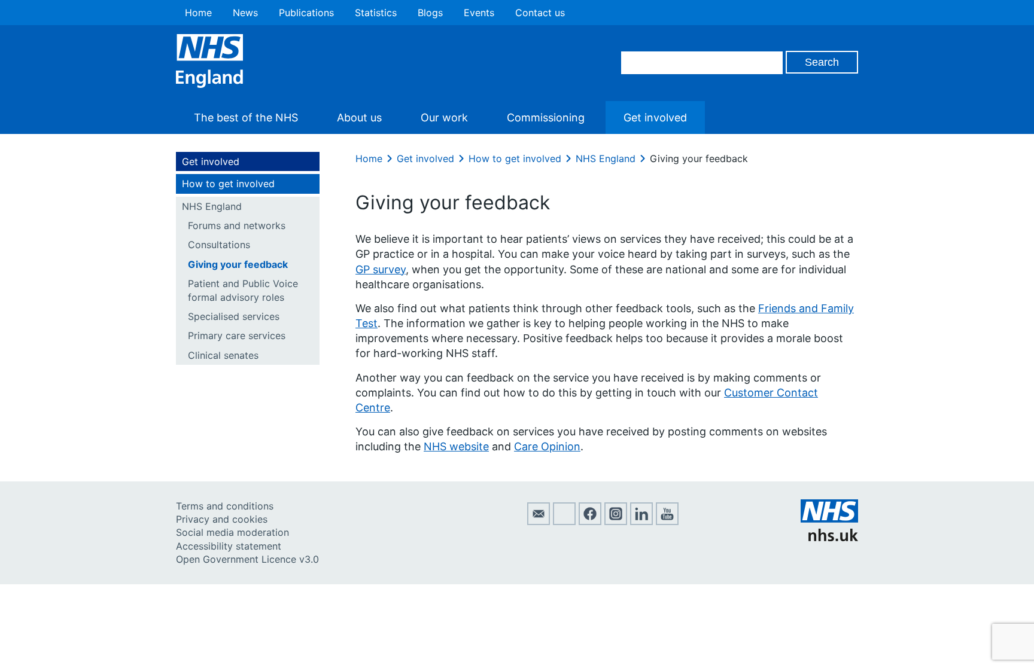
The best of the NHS (246, 117)
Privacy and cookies (221, 519)
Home (198, 13)
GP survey (380, 269)
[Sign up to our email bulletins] (538, 521)
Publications (306, 13)
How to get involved (228, 184)
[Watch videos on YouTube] (667, 521)
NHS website (456, 446)
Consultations (219, 245)
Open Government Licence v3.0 (247, 559)
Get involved (655, 117)
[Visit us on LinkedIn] (641, 521)
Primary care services (236, 335)
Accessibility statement (228, 546)
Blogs (430, 13)
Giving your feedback (238, 264)
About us (359, 117)
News (245, 13)
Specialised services (233, 316)
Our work (444, 117)
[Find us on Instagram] (615, 521)
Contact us (540, 13)
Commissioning (546, 117)
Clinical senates (223, 355)
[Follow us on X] (564, 521)
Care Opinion (547, 446)
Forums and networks (236, 225)
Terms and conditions (224, 506)
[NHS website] (829, 538)
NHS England (212, 206)
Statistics (376, 13)
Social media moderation (232, 532)
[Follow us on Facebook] (590, 521)
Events (479, 13)
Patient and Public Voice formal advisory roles (243, 290)
